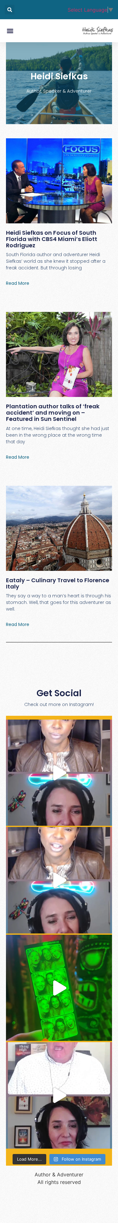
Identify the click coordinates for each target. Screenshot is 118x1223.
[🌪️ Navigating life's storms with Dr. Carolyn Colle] (59, 880)
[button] (9, 9)
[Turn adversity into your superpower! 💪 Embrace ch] (59, 773)
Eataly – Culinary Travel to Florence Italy (57, 583)
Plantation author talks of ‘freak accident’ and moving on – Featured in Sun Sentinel (52, 412)
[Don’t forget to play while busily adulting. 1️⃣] (59, 988)
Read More (17, 283)
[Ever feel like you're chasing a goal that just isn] (59, 1095)
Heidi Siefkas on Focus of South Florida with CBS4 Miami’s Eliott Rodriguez (51, 239)
